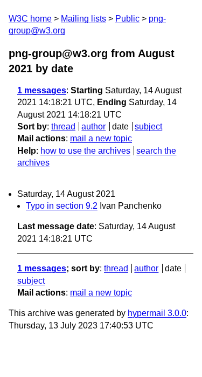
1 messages (41, 90)
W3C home (30, 18)
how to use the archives (85, 150)
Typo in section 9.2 (61, 205)
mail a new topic (101, 138)
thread (63, 126)
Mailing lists (83, 18)
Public (127, 18)
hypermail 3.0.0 (157, 313)
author (93, 126)
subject (148, 126)
